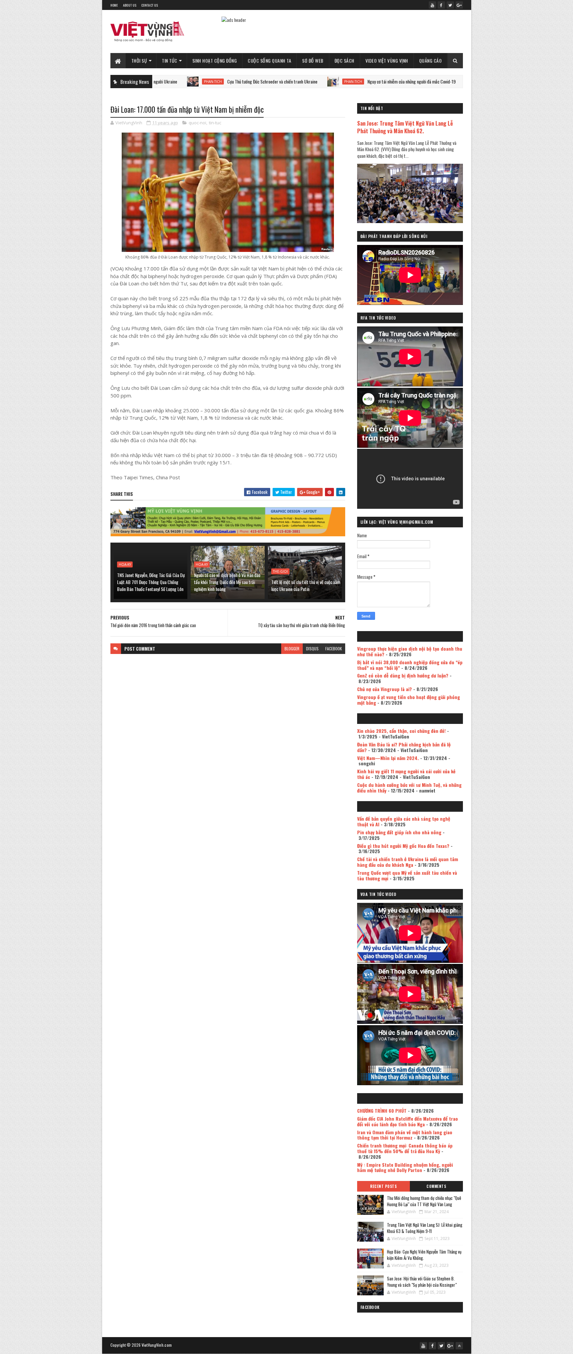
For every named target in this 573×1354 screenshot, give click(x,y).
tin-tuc (215, 123)
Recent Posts (383, 1186)
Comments (436, 1186)
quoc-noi (197, 123)
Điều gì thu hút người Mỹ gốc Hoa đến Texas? (403, 845)
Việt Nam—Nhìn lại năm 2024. (388, 757)
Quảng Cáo (430, 60)
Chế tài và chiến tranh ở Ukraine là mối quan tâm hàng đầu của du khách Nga (407, 861)
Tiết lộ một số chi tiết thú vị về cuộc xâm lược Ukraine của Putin (305, 585)
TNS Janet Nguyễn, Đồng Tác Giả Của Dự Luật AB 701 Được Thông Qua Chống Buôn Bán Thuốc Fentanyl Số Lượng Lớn (151, 581)
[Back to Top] (459, 1345)
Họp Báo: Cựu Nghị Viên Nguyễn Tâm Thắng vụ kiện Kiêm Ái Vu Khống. (424, 1255)
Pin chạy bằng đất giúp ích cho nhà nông (399, 832)
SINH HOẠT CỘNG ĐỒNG (214, 60)
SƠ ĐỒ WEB (313, 60)
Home (114, 5)
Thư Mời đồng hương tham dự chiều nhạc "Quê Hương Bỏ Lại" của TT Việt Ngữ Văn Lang (424, 1201)
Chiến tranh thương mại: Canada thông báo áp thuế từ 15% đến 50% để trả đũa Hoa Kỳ (405, 1148)
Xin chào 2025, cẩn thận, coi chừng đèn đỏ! (401, 730)
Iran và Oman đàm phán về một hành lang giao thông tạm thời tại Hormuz (404, 1135)
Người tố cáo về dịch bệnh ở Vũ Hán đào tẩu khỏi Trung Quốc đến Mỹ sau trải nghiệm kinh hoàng (227, 581)
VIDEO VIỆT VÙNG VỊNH (386, 60)
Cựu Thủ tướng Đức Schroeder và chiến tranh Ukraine (209, 81)
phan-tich (290, 81)
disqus (312, 648)
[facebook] (441, 5)
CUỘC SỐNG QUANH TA (269, 60)
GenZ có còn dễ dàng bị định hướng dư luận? (402, 675)
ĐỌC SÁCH (344, 60)
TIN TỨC (169, 60)
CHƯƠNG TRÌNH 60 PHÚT (382, 1110)
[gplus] (459, 5)
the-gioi (280, 571)
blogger (292, 648)
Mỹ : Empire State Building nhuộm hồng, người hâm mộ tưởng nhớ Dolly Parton (405, 1167)
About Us (129, 5)
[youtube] (432, 5)
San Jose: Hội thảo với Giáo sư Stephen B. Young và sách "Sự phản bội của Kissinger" (422, 1281)
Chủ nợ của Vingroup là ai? (384, 688)
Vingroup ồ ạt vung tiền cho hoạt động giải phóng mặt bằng (408, 699)
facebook (333, 648)
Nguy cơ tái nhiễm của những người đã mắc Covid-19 (349, 81)
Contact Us (149, 5)
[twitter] (450, 5)
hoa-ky (125, 564)
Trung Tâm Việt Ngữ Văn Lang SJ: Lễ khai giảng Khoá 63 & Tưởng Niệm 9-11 (424, 1228)
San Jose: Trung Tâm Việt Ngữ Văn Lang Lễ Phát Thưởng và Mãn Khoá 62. (405, 127)
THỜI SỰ (139, 60)
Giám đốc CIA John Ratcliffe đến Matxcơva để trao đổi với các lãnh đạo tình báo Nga (407, 1121)
